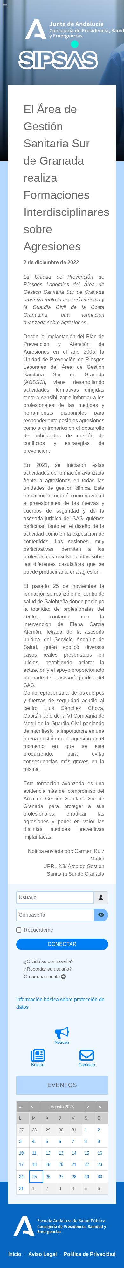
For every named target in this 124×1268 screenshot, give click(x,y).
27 (61, 1176)
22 (87, 1164)
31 (21, 1188)
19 (48, 1164)
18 (34, 1164)
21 (74, 1164)
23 (100, 1164)
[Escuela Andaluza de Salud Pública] (62, 1225)
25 (34, 1176)
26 (48, 1176)
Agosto (57, 1106)
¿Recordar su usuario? (48, 969)
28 (74, 1176)
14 (74, 1153)
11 (34, 1153)
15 (87, 1153)
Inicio (14, 1254)
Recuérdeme (38, 930)
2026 (69, 1106)
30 (100, 1176)
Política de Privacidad (89, 1254)
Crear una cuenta (42, 976)
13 (61, 1153)
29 (87, 1176)
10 (21, 1153)
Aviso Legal (42, 1254)
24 (21, 1176)
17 (21, 1164)
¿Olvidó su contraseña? (48, 961)
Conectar (62, 944)
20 (61, 1164)
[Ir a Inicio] (58, 54)
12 (48, 1153)
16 (100, 1153)
